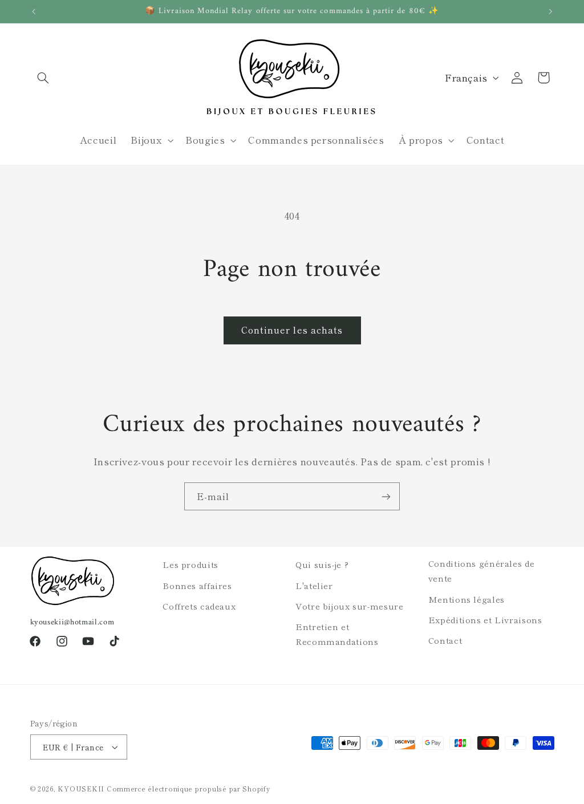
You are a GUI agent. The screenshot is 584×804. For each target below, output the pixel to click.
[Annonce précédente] (33, 11)
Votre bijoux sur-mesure (349, 606)
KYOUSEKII (81, 788)
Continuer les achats (292, 329)
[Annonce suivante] (550, 11)
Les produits (190, 564)
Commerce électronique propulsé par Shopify (188, 788)
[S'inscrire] (386, 496)
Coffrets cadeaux (199, 606)
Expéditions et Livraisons (485, 620)
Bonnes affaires (197, 585)
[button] (43, 77)
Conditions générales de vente (481, 570)
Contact (445, 640)
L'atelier (314, 585)
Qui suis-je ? (321, 564)
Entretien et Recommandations (336, 633)
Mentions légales (466, 599)
